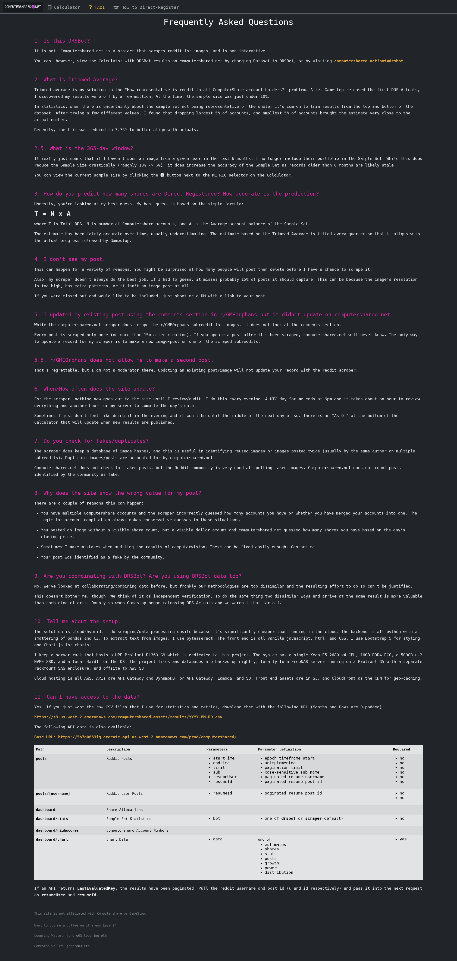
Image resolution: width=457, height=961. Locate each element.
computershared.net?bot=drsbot (368, 61)
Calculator (68, 7)
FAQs (101, 7)
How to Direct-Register (151, 7)
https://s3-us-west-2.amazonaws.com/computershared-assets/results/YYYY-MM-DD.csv (128, 717)
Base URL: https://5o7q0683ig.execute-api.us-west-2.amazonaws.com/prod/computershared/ (135, 737)
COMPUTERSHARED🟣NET (23, 7)
